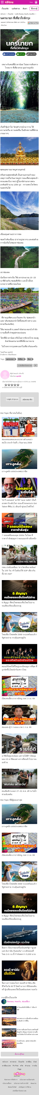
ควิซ (21, 1065)
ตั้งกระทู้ (34, 9)
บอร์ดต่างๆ (16, 9)
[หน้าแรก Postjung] (9, 2)
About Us (33, 1083)
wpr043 (18, 376)
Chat (35, 1062)
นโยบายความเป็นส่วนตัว (27, 1079)
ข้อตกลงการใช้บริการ (10, 1079)
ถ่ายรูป (12, 333)
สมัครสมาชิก (27, 400)
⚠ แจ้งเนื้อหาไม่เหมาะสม (25, 365)
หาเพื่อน (28, 1062)
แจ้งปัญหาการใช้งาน (25, 1087)
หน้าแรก (3, 14)
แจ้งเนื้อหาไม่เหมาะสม (19, 1091)
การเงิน (34, 1065)
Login (12, 399)
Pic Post (15, 1065)
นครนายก (10, 359)
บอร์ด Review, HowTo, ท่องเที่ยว (25, 14)
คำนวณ (27, 1065)
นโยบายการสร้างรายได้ (21, 1083)
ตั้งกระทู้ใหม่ (19, 1054)
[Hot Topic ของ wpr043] (5, 379)
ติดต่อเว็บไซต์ (12, 1087)
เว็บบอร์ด (5, 9)
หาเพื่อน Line (6, 1065)
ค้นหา (25, 9)
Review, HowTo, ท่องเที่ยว (18, 1001)
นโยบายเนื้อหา (7, 1083)
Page (19, 1069)
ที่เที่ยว (20, 359)
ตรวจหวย (13, 1062)
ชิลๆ (29, 359)
